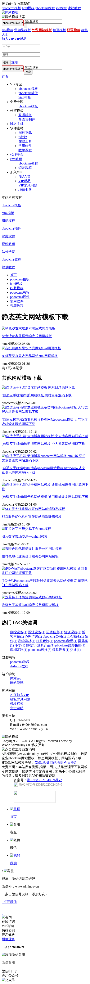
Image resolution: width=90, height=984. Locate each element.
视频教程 (8, 244)
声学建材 (26, 641)
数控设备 (18, 632)
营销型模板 (22, 30)
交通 (75, 649)
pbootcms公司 (54, 636)
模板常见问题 (20, 699)
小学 (20, 645)
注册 (14, 62)
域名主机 (16, 124)
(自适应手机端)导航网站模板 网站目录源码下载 (37, 395)
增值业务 (25, 189)
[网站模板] (10, 12)
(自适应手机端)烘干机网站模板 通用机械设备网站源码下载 (45, 496)
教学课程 (25, 150)
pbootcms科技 (39, 649)
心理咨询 (33, 636)
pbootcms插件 (28, 93)
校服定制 (44, 641)
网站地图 (56, 762)
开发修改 (8, 934)
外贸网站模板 (42, 30)
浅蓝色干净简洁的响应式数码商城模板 (30, 605)
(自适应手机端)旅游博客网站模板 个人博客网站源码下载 (43, 444)
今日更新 (70, 762)
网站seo (15, 678)
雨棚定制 (18, 649)
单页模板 (59, 30)
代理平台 (16, 154)
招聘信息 (54, 632)
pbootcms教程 (45, 8)
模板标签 (16, 703)
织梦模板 (8, 220)
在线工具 (25, 141)
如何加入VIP (19, 695)
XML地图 (42, 762)
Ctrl (8, 3)
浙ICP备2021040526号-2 (44, 780)
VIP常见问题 (27, 185)
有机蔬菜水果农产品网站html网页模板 (30, 356)
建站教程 (74, 8)
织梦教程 (25, 168)
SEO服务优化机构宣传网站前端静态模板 (32, 516)
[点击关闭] (2, 913)
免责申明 (16, 708)
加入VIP (8, 39)
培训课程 (72, 632)
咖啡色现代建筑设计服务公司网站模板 (30, 556)
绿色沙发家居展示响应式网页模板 (27, 336)
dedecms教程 (19, 666)
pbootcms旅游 (65, 641)
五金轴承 (75, 636)
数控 (31, 645)
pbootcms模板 (11, 8)
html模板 (28, 8)
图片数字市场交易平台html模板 (25, 536)
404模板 (7, 30)
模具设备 (60, 649)
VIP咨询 (8, 926)
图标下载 (25, 132)
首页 (5, 76)
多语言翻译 (26, 119)
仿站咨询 (8, 930)
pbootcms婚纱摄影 (70, 645)
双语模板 (73, 30)
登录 (6, 62)
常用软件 (25, 146)
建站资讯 (16, 683)
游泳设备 (36, 632)
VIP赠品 (20, 39)
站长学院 (8, 251)
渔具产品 (45, 645)
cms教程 (16, 159)
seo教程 (61, 8)
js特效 (22, 137)
